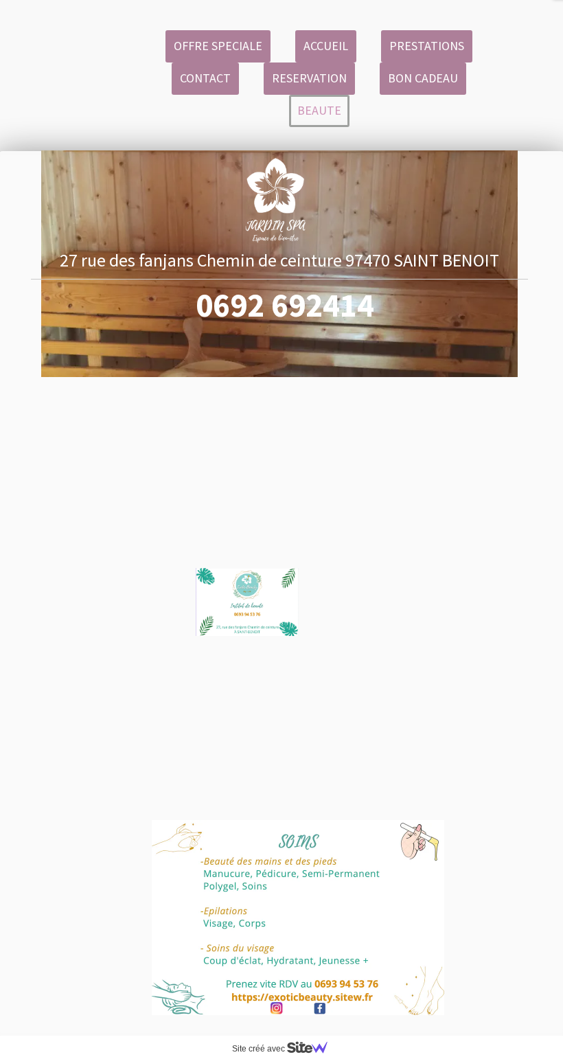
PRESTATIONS (426, 46)
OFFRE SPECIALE (218, 46)
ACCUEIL (325, 46)
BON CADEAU (423, 78)
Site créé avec (259, 1049)
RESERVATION (309, 78)
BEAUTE (319, 110)
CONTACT (205, 78)
